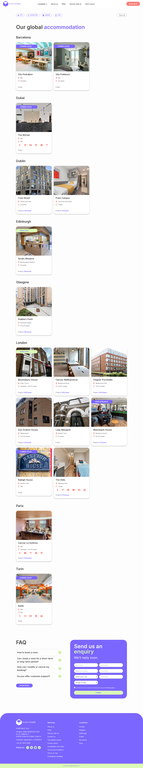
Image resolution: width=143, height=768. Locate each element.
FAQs (64, 4)
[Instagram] (27, 747)
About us (54, 4)
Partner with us (75, 4)
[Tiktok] (39, 747)
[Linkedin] (31, 747)
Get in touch (90, 4)
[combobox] (86, 671)
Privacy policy (110, 687)
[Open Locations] (46, 4)
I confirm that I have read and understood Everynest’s (95, 687)
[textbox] (86, 671)
